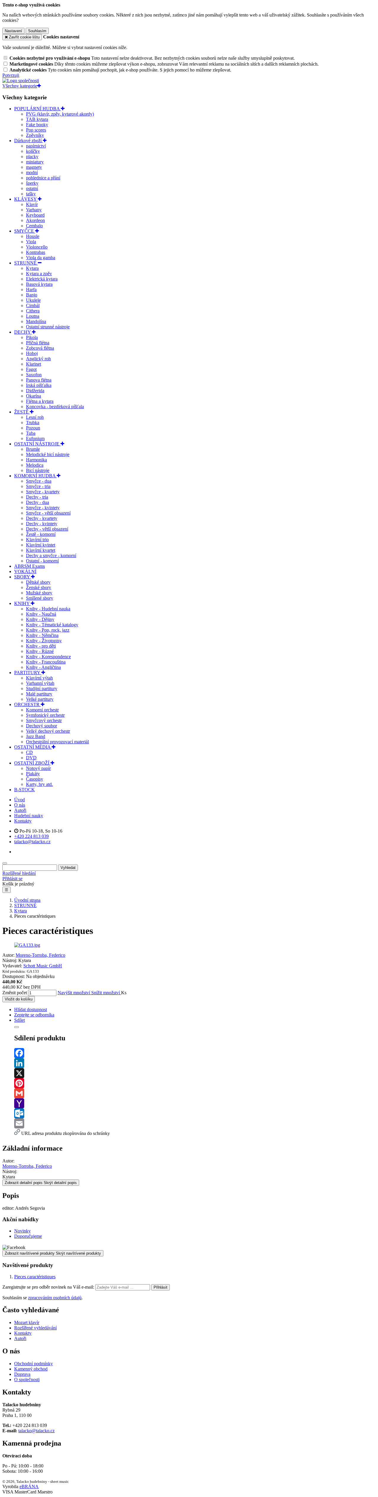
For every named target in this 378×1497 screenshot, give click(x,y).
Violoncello (37, 246)
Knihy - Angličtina (43, 667)
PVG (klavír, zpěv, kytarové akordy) (60, 113)
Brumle (33, 449)
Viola (31, 241)
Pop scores (36, 129)
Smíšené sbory (39, 598)
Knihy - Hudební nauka (48, 608)
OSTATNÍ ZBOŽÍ (32, 762)
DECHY (23, 332)
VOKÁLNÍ (25, 571)
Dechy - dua (37, 502)
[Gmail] (195, 1093)
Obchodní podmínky (33, 1363)
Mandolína (36, 321)
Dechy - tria (37, 496)
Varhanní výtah (40, 683)
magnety (34, 167)
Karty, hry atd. (39, 784)
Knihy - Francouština (46, 661)
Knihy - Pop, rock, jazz (47, 629)
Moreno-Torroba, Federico (40, 955)
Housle (32, 236)
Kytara (32, 268)
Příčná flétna (37, 342)
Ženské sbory (38, 587)
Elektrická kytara (42, 278)
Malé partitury (39, 693)
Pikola (32, 337)
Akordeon (35, 220)
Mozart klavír (26, 1322)
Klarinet (33, 363)
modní (32, 172)
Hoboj (32, 353)
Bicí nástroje (37, 470)
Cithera (33, 310)
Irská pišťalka (38, 385)
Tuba (30, 433)
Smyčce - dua (38, 481)
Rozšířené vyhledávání (35, 1327)
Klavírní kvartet (40, 550)
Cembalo (34, 225)
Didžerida (35, 390)
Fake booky (37, 124)
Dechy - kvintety (41, 523)
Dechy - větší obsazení (47, 528)
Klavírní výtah (39, 677)
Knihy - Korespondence (48, 656)
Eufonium (35, 438)
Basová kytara (39, 284)
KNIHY (22, 603)
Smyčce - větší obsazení (48, 512)
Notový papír (38, 768)
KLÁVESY (26, 199)
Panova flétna (38, 379)
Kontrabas (35, 252)
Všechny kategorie (19, 85)
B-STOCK (24, 789)
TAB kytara (37, 119)
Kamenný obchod (31, 1368)
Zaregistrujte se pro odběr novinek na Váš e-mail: (48, 1287)
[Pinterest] (195, 1083)
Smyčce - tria (38, 486)
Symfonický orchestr (45, 715)
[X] (195, 1073)
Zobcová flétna (40, 348)
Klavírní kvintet (40, 544)
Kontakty (23, 820)
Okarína (33, 395)
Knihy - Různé (40, 651)
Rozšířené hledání (19, 873)
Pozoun (33, 427)
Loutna (32, 316)
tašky (31, 193)
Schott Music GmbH (42, 965)
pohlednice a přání (43, 177)
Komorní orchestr (42, 709)
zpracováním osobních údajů (55, 1297)
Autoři (20, 810)
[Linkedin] (195, 1063)
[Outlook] (195, 1113)
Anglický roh (38, 358)
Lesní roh (35, 417)
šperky (32, 183)
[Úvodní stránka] (20, 80)
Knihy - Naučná (41, 614)
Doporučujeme (28, 1236)
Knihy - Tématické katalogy (52, 624)
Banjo (31, 294)
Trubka (32, 422)
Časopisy (34, 778)
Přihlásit (160, 1287)
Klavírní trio (37, 539)
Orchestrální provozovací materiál (57, 741)
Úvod (19, 799)
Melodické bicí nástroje (47, 454)
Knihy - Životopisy (44, 640)
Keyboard (35, 215)
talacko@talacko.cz (36, 1430)
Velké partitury (39, 699)
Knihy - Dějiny (40, 619)
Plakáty (33, 773)
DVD (31, 757)
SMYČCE (24, 230)
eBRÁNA (29, 1486)
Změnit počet (14, 992)
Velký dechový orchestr (48, 731)
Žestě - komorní (41, 534)
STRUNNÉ (26, 262)
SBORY (22, 576)
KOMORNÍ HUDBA (35, 475)
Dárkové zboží (28, 140)
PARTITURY (27, 672)
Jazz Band (35, 736)
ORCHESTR (27, 704)
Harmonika (36, 459)
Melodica (34, 465)
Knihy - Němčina (42, 635)
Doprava (22, 1374)
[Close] (16, 1027)
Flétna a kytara (39, 401)
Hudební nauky (28, 815)
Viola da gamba (40, 257)
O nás (19, 804)
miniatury (35, 161)
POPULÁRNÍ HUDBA (37, 108)
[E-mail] (195, 1123)
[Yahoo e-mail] (195, 1103)
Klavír (32, 204)
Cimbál (33, 305)
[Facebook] (195, 1053)
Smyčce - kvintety (43, 507)
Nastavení (13, 31)
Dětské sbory (38, 582)
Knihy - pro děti (41, 645)
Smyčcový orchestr (44, 720)
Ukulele (33, 300)
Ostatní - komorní (42, 560)
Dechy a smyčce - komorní (51, 555)
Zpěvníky (35, 135)
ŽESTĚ (22, 411)
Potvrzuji (10, 75)
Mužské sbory (39, 592)
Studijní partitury (41, 688)
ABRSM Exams (29, 566)
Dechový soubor (41, 725)
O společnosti (27, 1379)
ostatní (32, 188)
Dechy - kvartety (41, 518)
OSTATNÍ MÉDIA (33, 747)
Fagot (31, 369)
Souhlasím (37, 31)
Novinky (22, 1230)
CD (29, 752)
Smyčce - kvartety (43, 491)
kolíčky (33, 151)
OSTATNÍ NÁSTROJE (37, 443)
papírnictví (36, 145)
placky (32, 156)
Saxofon (34, 374)
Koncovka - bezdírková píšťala (55, 406)
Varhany (34, 209)
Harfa (31, 289)
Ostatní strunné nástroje (48, 326)
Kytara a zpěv (39, 273)
